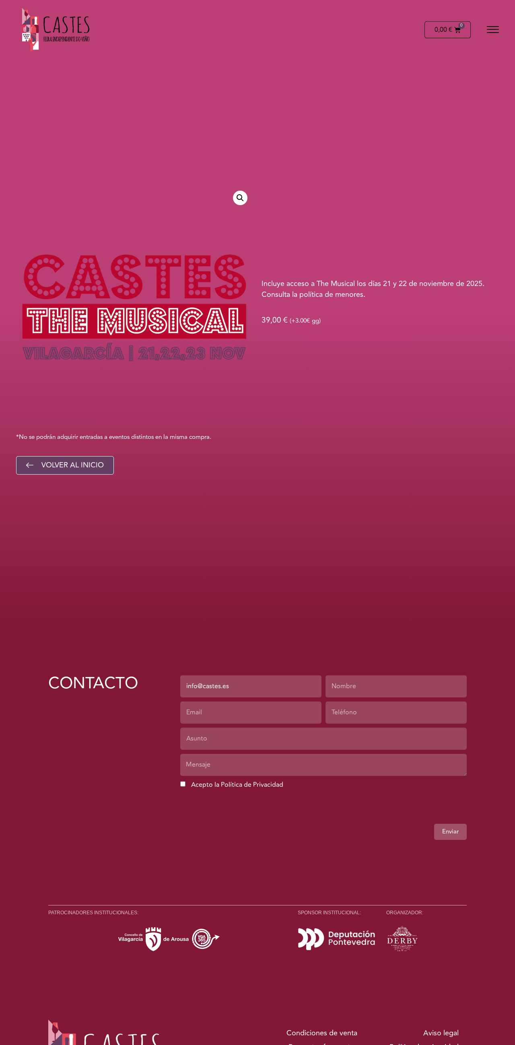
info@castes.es (207, 686)
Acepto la (237, 785)
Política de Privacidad (252, 785)
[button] (493, 29)
